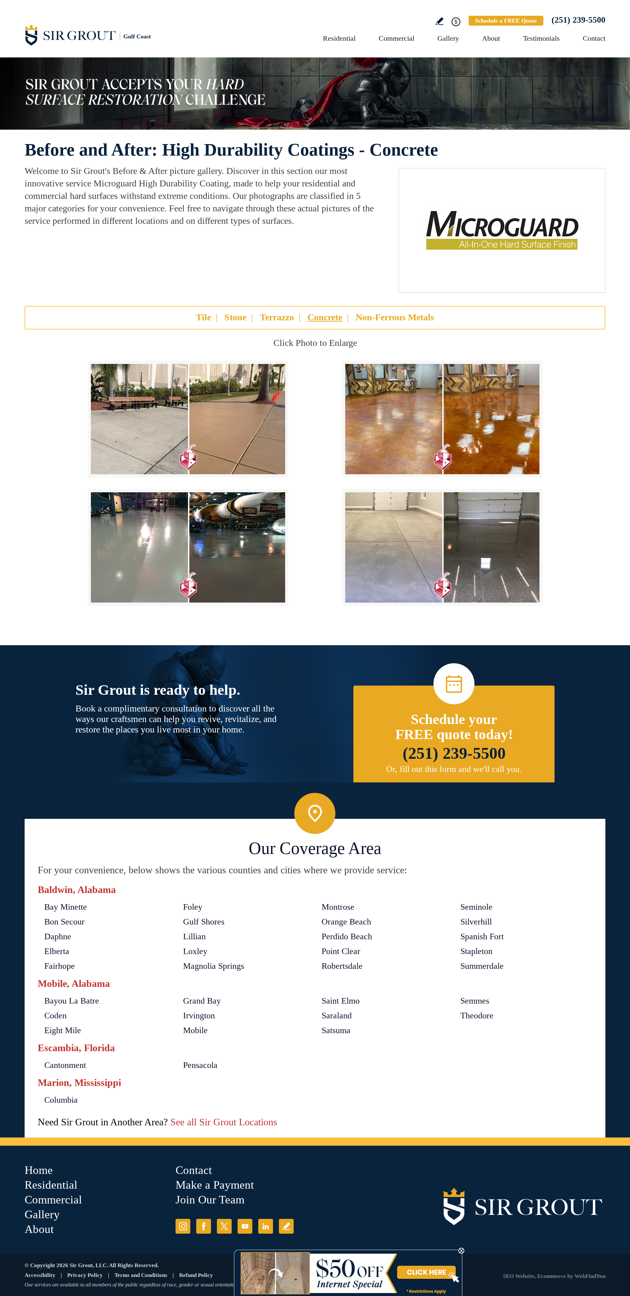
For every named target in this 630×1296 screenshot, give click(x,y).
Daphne (57, 936)
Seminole (476, 907)
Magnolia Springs (213, 966)
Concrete (324, 317)
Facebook (203, 1226)
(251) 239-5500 (578, 20)
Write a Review (439, 21)
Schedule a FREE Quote (506, 20)
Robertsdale (342, 966)
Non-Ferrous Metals (395, 317)
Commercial (396, 38)
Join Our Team (210, 1199)
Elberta (56, 951)
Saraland (337, 1015)
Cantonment (65, 1065)
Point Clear (341, 951)
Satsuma (336, 1030)
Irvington (199, 1015)
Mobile (195, 1030)
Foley (192, 907)
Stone (235, 317)
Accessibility (40, 1275)
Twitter (224, 1226)
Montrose (338, 907)
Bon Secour (64, 921)
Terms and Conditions (141, 1275)
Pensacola (200, 1065)
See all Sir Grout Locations (223, 1121)
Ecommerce (551, 1276)
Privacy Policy (85, 1275)
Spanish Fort (482, 936)
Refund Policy (196, 1275)
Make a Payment (215, 1185)
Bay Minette (65, 907)
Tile (203, 317)
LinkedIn (265, 1226)
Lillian (194, 936)
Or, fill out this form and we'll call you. (454, 769)
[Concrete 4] (442, 547)
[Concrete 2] (442, 419)
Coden (55, 1015)
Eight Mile (62, 1030)
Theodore (477, 1015)
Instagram (183, 1226)
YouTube (245, 1226)
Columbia (61, 1100)
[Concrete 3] (188, 547)
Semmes (474, 1001)
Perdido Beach (347, 936)
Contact (594, 38)
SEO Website (519, 1276)
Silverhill (476, 921)
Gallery (448, 38)
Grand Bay (202, 1001)
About (491, 38)
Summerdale (482, 966)
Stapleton (476, 951)
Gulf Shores (203, 921)
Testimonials (541, 38)
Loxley (195, 951)
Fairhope (59, 966)
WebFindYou (590, 1276)
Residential (339, 38)
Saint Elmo (341, 1001)
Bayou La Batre (71, 1001)
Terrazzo (277, 317)
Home (39, 1170)
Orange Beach (346, 921)
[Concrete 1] (188, 419)
